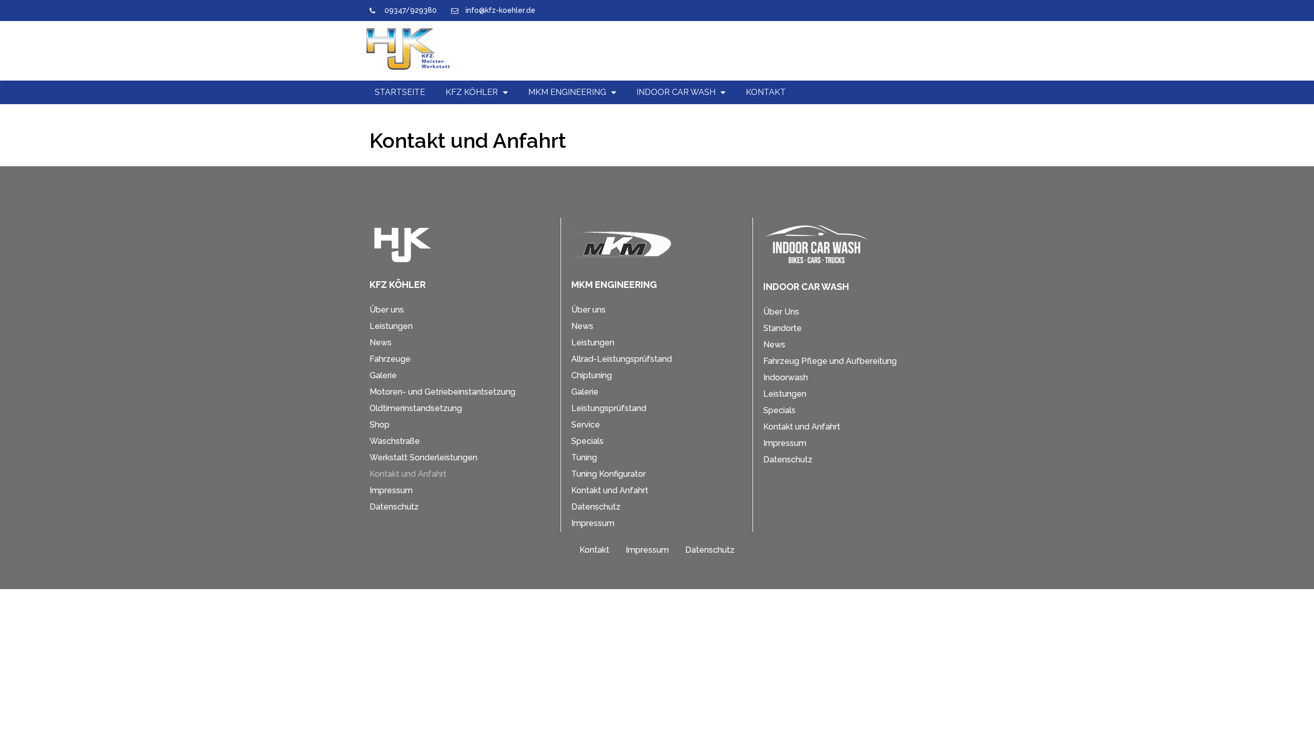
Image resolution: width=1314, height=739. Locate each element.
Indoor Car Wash (806, 286)
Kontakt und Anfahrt (408, 474)
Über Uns (781, 312)
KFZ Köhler (472, 92)
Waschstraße (395, 441)
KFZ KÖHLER (398, 284)
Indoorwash (785, 377)
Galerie (383, 375)
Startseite (400, 92)
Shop (380, 425)
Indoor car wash (676, 92)
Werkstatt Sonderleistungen (423, 457)
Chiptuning (591, 375)
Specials (587, 441)
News (381, 342)
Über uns (387, 310)
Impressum (391, 490)
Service (585, 425)
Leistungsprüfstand (608, 408)
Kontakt (766, 92)
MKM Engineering (567, 92)
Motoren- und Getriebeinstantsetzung (442, 392)
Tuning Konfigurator (608, 474)
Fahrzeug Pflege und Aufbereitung (830, 361)
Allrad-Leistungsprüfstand (621, 359)
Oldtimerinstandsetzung (416, 408)
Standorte (782, 328)
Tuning (584, 457)
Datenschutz (394, 507)
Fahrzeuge (390, 359)
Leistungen (391, 326)
